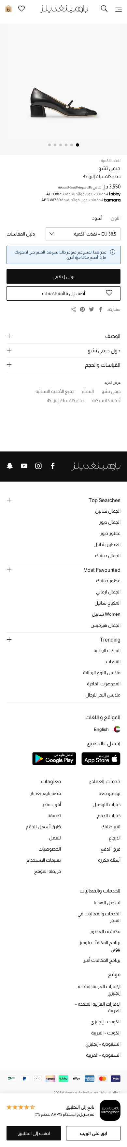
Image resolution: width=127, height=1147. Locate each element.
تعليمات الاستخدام (43, 860)
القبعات (113, 661)
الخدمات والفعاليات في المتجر (99, 917)
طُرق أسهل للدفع (43, 826)
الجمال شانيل (107, 511)
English (101, 729)
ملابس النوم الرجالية (101, 672)
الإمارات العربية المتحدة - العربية (97, 1007)
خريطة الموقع (47, 871)
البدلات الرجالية (106, 650)
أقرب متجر (51, 804)
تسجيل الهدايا (107, 902)
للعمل (55, 837)
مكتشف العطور (105, 931)
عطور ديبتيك (108, 580)
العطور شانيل (106, 544)
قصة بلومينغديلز (45, 793)
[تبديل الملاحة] (118, 9)
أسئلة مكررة (109, 860)
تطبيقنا (54, 815)
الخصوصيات (49, 849)
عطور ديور (110, 533)
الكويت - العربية (105, 1032)
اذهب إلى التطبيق (34, 1133)
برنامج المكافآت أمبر (101, 960)
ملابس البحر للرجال (102, 694)
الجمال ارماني (108, 591)
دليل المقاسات (21, 234)
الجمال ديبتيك (107, 555)
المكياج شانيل (107, 603)
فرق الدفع (110, 849)
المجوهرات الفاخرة (103, 683)
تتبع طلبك (110, 826)
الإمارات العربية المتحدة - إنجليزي (97, 990)
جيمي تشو (109, 168)
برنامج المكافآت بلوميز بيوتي (99, 946)
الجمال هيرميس (105, 625)
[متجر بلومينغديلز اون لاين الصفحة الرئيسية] (63, 8)
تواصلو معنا (109, 793)
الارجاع (114, 837)
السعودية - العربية (103, 1055)
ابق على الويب (93, 1133)
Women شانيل (106, 614)
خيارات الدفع (108, 815)
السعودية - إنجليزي (102, 1044)
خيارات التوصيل (106, 804)
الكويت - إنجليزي (105, 1021)
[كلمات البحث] (104, 9)
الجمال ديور (109, 522)
